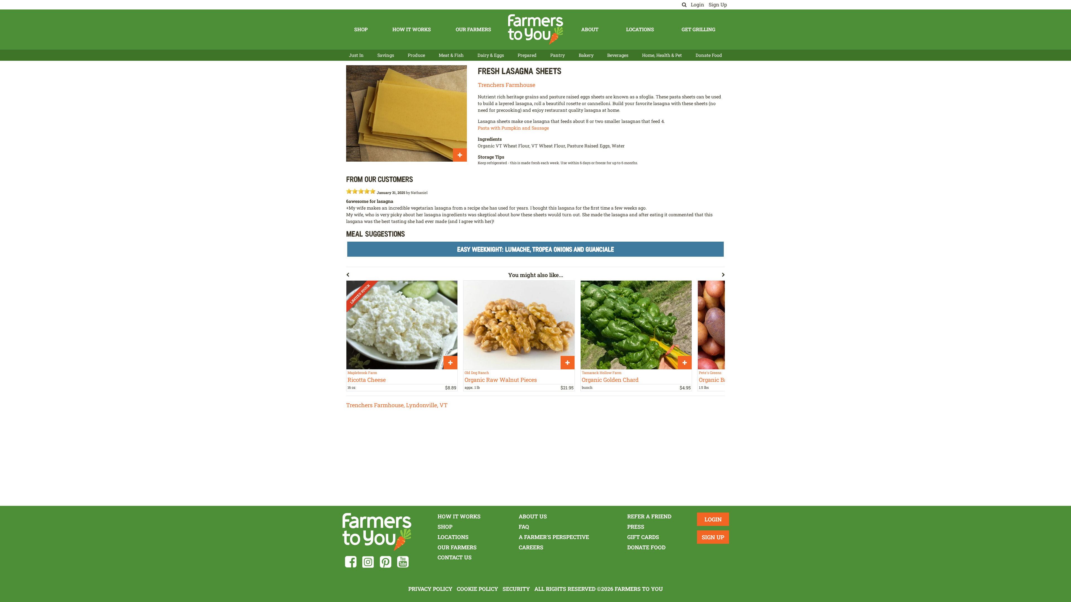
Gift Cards (643, 536)
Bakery (586, 55)
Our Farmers (473, 29)
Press (635, 526)
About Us (533, 516)
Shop (361, 29)
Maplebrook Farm (362, 372)
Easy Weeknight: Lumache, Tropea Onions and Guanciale (535, 249)
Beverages (617, 55)
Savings (385, 55)
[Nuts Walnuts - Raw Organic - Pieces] (519, 325)
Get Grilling (698, 29)
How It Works (411, 29)
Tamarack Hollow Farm (601, 372)
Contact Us (455, 557)
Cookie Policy (477, 588)
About (590, 29)
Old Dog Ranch (477, 372)
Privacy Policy (430, 588)
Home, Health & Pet (662, 55)
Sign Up (718, 4)
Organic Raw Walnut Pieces (501, 379)
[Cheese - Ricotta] (401, 325)
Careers (531, 547)
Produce (416, 55)
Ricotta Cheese (367, 379)
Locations (640, 29)
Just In (356, 55)
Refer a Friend (649, 516)
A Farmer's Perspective (554, 536)
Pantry (557, 55)
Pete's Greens (710, 372)
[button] (427, 275)
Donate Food (709, 55)
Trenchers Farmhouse (506, 84)
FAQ (524, 526)
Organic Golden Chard (610, 379)
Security (516, 588)
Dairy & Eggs (490, 55)
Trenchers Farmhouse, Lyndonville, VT (397, 405)
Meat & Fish (451, 55)
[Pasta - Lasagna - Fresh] (406, 113)
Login (697, 4)
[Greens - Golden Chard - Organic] (636, 325)
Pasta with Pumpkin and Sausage (513, 128)
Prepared (527, 55)
